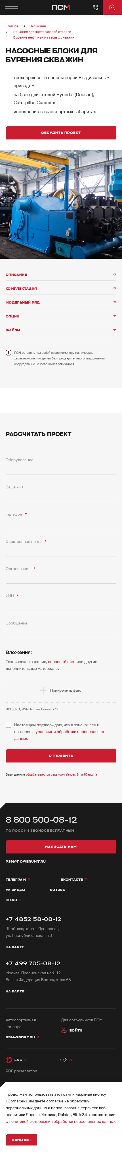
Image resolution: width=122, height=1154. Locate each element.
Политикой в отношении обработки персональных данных (62, 1121)
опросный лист (62, 661)
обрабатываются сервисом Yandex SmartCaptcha (61, 774)
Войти (76, 1030)
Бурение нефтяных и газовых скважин (43, 37)
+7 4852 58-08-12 (33, 919)
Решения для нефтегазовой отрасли (42, 32)
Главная (12, 26)
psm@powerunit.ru (26, 861)
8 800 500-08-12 (41, 820)
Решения (38, 26)
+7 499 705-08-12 (33, 963)
